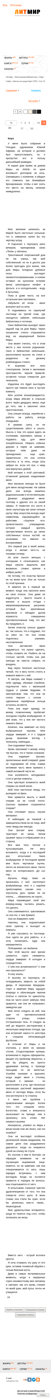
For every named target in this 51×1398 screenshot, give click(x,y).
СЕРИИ (24, 63)
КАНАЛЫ (8, 69)
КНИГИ (7, 63)
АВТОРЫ (23, 58)
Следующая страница (25, 1315)
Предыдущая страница (35, 1310)
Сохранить (36, 90)
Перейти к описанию (14, 1310)
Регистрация (15, 5)
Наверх (43, 1395)
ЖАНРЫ (8, 58)
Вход (5, 5)
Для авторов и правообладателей (31, 1391)
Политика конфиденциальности (30, 1394)
